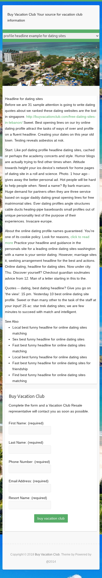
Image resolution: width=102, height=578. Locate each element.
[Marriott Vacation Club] (50, 45)
